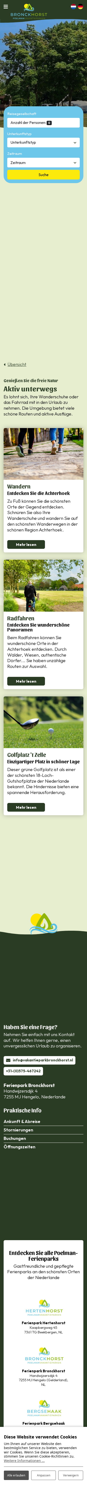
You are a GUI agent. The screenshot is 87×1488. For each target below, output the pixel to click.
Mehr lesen (26, 544)
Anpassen (43, 1475)
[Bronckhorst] (29, 11)
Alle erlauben (16, 1475)
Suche (43, 174)
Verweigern (71, 1475)
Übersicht (16, 364)
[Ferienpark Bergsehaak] (43, 1407)
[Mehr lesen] (43, 454)
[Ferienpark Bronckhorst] (43, 1354)
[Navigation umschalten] (7, 6)
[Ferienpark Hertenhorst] (43, 1307)
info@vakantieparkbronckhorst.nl (43, 1060)
